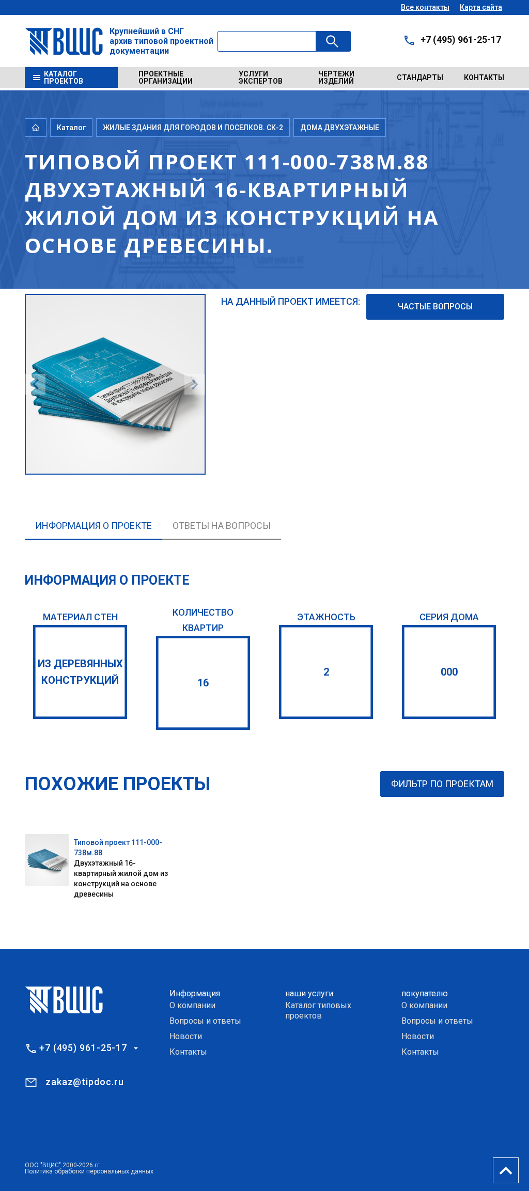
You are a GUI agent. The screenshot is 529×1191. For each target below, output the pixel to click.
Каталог (71, 127)
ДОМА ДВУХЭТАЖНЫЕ (339, 127)
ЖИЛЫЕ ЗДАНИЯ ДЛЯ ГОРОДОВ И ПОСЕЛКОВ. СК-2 (193, 127)
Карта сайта (481, 7)
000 (449, 672)
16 (203, 683)
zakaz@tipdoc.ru (84, 1081)
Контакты (484, 77)
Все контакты (425, 7)
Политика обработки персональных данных (89, 1171)
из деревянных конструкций (80, 671)
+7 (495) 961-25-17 (461, 39)
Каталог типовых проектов (318, 1010)
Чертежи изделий (336, 77)
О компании (192, 1005)
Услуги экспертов (261, 77)
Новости (185, 1036)
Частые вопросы (435, 306)
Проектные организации (165, 77)
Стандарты (420, 77)
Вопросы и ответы (205, 1021)
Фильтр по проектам (442, 783)
